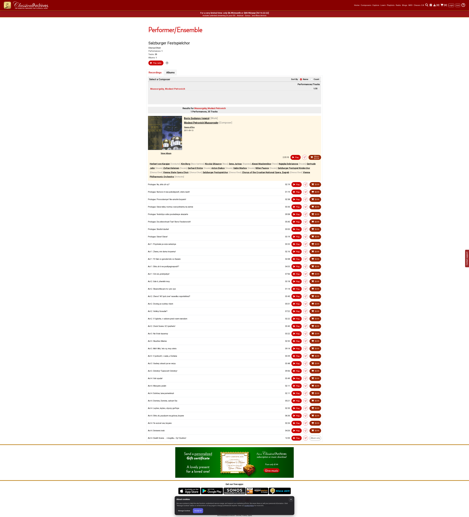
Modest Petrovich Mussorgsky (201, 122)
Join (458, 5)
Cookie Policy (249, 505)
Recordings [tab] (155, 72)
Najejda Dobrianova (288, 164)
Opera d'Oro (189, 127)
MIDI (411, 5)
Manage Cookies (184, 511)
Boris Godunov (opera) (197, 118)
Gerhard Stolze (195, 168)
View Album (166, 153)
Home (357, 5)
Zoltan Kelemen (171, 168)
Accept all (198, 511)
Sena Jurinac (235, 164)
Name (305, 79)
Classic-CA (419, 5)
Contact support (467, 258)
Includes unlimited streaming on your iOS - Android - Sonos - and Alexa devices (234, 15)
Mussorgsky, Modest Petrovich (167, 89)
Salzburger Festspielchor (215, 172)
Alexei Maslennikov (261, 164)
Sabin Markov (240, 168)
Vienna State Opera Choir (176, 172)
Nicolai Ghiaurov (213, 164)
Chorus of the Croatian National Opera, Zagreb (265, 172)
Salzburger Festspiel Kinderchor (294, 168)
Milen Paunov (262, 168)
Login (451, 5)
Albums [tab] (170, 72)
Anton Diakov (218, 168)
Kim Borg (185, 164)
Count (316, 79)
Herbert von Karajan (160, 164)
